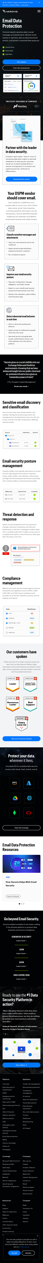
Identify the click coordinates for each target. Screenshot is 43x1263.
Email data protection (10, 1136)
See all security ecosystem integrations (11, 1185)
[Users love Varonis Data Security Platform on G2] (21, 731)
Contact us (26, 1180)
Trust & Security (28, 1171)
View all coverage (21, 828)
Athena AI (6, 1146)
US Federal (26, 1128)
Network (5, 1177)
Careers (25, 1164)
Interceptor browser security (9, 1132)
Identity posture (8, 1118)
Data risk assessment (30, 1099)
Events (5, 1218)
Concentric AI (27, 1208)
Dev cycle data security (31, 1112)
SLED (24, 1125)
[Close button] (39, 2)
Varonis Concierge (9, 1143)
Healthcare (26, 1118)
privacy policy (24, 1247)
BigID (25, 1205)
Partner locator (28, 1190)
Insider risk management (31, 1084)
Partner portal (27, 1194)
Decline (28, 1253)
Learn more (24, 5)
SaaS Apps (6, 1167)
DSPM (5, 1093)
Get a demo (21, 62)
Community (7, 1228)
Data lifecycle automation (27, 1107)
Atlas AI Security (8, 1112)
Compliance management (27, 1092)
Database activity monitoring (9, 1097)
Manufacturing (28, 1122)
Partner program (28, 1187)
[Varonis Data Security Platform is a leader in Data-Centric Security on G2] (30, 691)
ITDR (4, 1122)
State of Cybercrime (10, 1212)
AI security (26, 1096)
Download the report (21, 179)
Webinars (6, 1215)
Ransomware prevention (31, 1087)
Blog (4, 1205)
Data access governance (11, 1105)
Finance (25, 1115)
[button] (39, 11)
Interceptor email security (9, 1126)
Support (5, 1208)
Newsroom (26, 1174)
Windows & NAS (8, 1164)
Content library (8, 1221)
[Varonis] (10, 11)
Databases (6, 1174)
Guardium (26, 1215)
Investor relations (29, 1167)
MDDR (5, 1140)
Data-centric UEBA (9, 1102)
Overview (6, 1084)
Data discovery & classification (9, 1088)
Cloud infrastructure (9, 1171)
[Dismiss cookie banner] (37, 1236)
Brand (25, 1184)
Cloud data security (29, 1103)
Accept (14, 1253)
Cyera (25, 1212)
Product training (8, 1231)
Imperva (25, 1218)
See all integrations (9, 1180)
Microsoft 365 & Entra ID (11, 1161)
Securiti (25, 1221)
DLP (4, 1108)
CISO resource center (10, 1225)
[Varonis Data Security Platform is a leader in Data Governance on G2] (12, 711)
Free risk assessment (21, 68)
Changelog (6, 1149)
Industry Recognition (30, 1177)
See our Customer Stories (21, 739)
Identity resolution (9, 1115)
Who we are (27, 1161)
